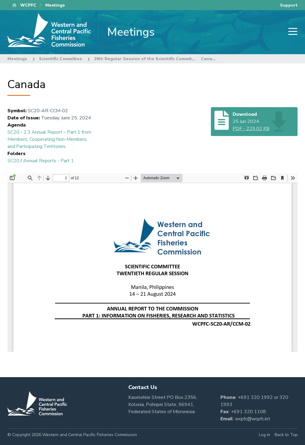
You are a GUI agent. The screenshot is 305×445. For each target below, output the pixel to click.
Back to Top (286, 435)
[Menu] (291, 32)
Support (289, 5)
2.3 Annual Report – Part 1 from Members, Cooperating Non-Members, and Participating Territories (49, 139)
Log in (264, 435)
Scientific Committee (60, 59)
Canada (209, 59)
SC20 (13, 132)
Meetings (17, 59)
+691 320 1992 (255, 397)
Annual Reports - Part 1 (48, 160)
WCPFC (28, 5)
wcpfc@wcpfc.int (252, 419)
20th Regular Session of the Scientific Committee (146, 59)
